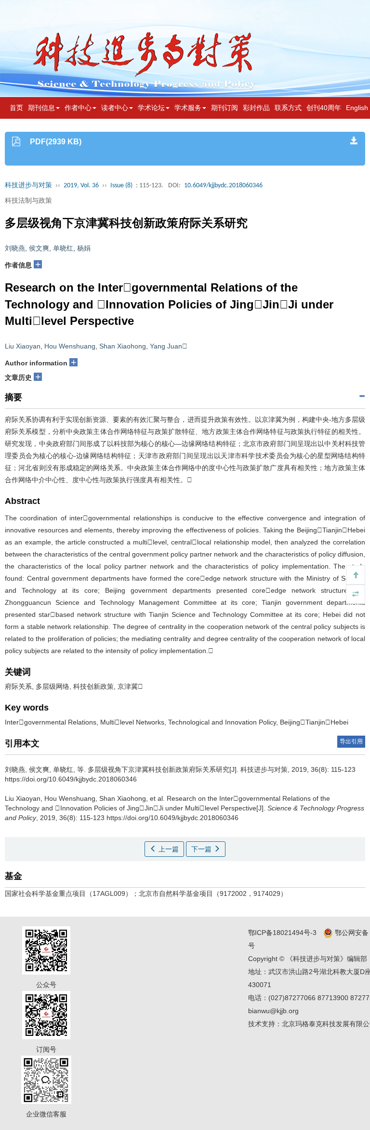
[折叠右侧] (355, 594)
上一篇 (168, 849)
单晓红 (63, 248)
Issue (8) (121, 185)
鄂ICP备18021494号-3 (282, 932)
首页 (16, 108)
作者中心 (78, 108)
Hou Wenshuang (69, 346)
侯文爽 (39, 248)
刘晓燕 (15, 248)
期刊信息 (41, 108)
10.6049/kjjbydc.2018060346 (223, 185)
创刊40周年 (323, 108)
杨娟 (84, 248)
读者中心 (114, 108)
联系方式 (288, 108)
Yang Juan (168, 346)
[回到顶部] (355, 575)
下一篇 (202, 849)
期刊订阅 (224, 108)
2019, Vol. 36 (81, 185)
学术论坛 (151, 108)
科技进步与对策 (28, 185)
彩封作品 (256, 108)
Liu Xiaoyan (22, 346)
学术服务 (187, 108)
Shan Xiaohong (122, 346)
